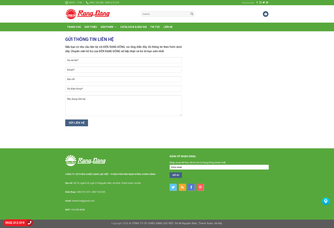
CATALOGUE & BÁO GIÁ (133, 27)
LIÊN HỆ (168, 27)
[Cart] (265, 14)
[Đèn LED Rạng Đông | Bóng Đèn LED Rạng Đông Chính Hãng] (100, 14)
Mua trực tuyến (248, 3)
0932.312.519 (14, 223)
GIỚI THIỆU (90, 27)
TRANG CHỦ (74, 27)
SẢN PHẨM (107, 27)
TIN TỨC (155, 27)
